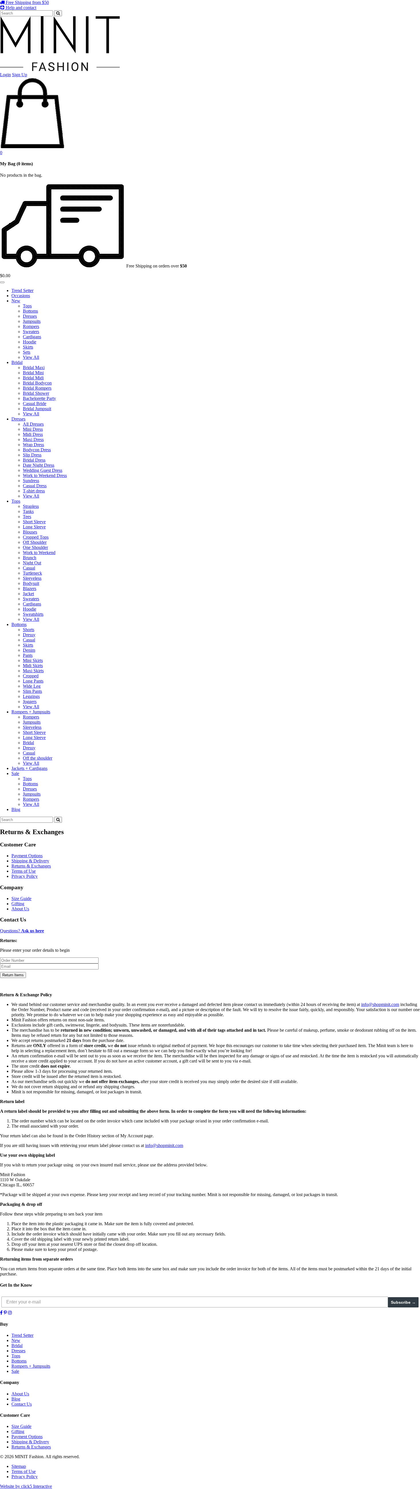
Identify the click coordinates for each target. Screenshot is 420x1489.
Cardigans (32, 336)
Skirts (28, 347)
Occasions (20, 295)
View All (31, 357)
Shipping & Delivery (30, 860)
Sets (26, 352)
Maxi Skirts (33, 670)
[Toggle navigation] (2, 282)
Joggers (30, 701)
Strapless (31, 506)
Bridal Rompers (37, 388)
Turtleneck (32, 573)
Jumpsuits (32, 321)
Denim (29, 650)
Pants (28, 655)
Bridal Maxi (34, 367)
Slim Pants (32, 691)
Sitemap (18, 1466)
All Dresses (33, 424)
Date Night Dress (38, 465)
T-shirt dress (34, 490)
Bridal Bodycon (37, 383)
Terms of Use (23, 871)
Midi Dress (33, 434)
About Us (20, 908)
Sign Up (19, 74)
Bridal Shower (36, 393)
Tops (27, 305)
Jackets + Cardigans (29, 768)
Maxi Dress (33, 439)
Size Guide (21, 898)
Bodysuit (31, 583)
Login (5, 74)
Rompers (31, 326)
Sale (15, 773)
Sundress (31, 480)
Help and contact (20, 7)
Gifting (17, 903)
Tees (27, 516)
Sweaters (31, 331)
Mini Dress (33, 429)
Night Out (32, 562)
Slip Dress (32, 454)
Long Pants (33, 681)
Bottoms (30, 311)
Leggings (31, 696)
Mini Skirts (33, 660)
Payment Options (27, 855)
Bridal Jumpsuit (37, 408)
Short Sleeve (34, 521)
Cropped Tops (36, 537)
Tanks (28, 511)
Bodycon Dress (37, 449)
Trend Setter (22, 290)
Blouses (30, 532)
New (15, 300)
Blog (15, 809)
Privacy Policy (24, 876)
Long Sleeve (34, 526)
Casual (29, 568)
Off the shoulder (37, 758)
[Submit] (58, 13)
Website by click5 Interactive (26, 1486)
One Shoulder (35, 547)
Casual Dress (35, 485)
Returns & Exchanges (31, 866)
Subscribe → (403, 1302)
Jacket (28, 593)
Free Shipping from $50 (27, 2)
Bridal (17, 362)
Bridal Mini (33, 372)
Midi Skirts (33, 665)
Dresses (30, 316)
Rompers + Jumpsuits (30, 711)
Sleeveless (32, 578)
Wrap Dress (33, 444)
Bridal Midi (33, 377)
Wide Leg (32, 686)
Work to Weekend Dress (45, 475)
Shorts (28, 629)
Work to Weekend (39, 552)
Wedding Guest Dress (42, 470)
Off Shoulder (35, 542)
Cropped (31, 675)
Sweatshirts (33, 614)
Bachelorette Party (39, 398)
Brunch (29, 557)
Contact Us (21, 1404)
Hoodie (29, 341)
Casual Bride (34, 403)
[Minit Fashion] (60, 69)
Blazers (29, 588)
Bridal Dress (34, 460)
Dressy (29, 634)
